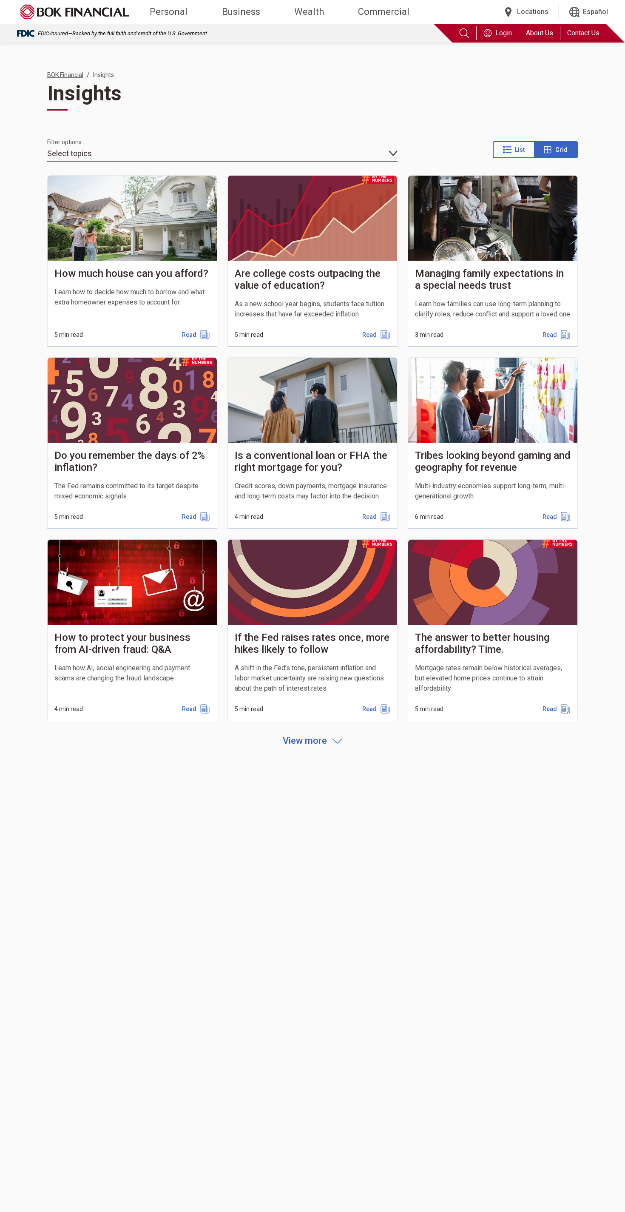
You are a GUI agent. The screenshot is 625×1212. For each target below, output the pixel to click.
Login (503, 33)
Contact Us (583, 33)
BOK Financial (65, 74)
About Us (539, 33)
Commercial (383, 11)
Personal (169, 11)
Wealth (309, 11)
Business (241, 11)
